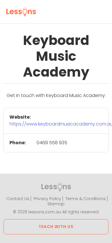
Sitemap (56, 204)
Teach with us (56, 226)
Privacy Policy (47, 199)
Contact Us (17, 199)
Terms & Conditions (85, 199)
